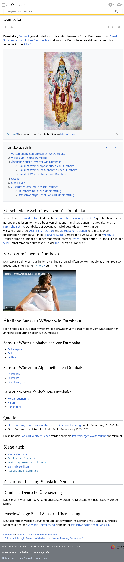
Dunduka (13, 378)
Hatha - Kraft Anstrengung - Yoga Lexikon (27, 273)
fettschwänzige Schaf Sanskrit (90, 525)
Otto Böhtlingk (17, 425)
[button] (39, 290)
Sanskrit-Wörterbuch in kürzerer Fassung (54, 425)
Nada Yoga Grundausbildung (26, 462)
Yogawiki (18, 4)
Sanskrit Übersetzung (41, 525)
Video (39, 265)
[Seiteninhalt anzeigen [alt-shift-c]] (5, 27)
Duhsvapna (15, 349)
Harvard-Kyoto (54, 234)
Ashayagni (14, 407)
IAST (31, 230)
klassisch (33, 218)
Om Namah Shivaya (20, 458)
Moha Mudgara (17, 454)
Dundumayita (16, 382)
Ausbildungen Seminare (23, 470)
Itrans (75, 239)
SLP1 (6, 243)
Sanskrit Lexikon (18, 466)
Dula (11, 353)
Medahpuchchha (18, 398)
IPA (57, 243)
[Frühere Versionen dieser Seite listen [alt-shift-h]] (113, 27)
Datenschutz (8, 557)
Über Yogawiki (25, 557)
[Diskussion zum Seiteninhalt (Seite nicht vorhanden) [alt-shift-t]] (11, 27)
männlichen (25, 40)
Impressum (42, 557)
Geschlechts (41, 40)
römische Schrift (13, 226)
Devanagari (79, 218)
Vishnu (11, 134)
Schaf (26, 44)
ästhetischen (63, 218)
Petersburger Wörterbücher (90, 436)
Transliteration (44, 230)
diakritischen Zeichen (73, 230)
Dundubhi (14, 374)
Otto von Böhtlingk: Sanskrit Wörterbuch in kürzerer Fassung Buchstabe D (44, 538)
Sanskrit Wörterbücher (35, 436)
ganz (24, 218)
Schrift (91, 218)
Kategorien (9, 534)
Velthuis (108, 234)
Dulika (12, 357)
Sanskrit (24, 36)
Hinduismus (67, 134)
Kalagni (12, 402)
